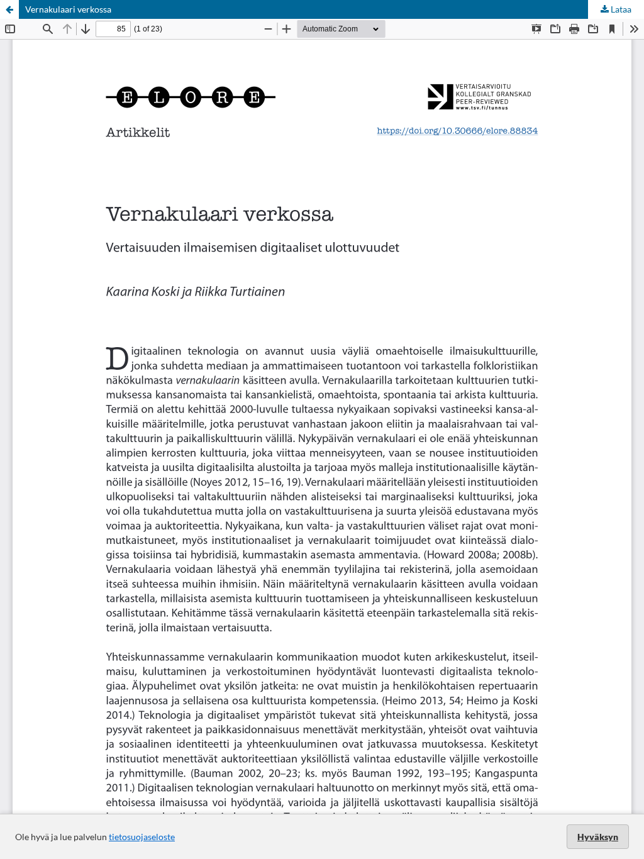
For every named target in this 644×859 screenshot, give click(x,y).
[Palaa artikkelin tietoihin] (9, 9)
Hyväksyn (597, 836)
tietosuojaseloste (142, 836)
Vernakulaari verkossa (68, 9)
